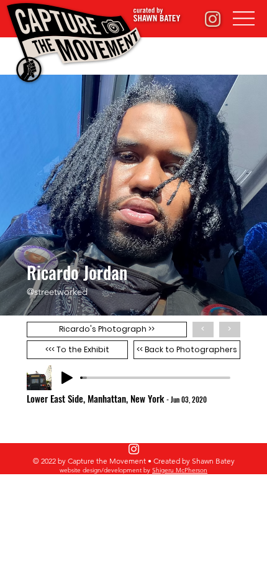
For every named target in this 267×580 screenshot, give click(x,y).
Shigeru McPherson (179, 470)
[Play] (67, 378)
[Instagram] (134, 449)
